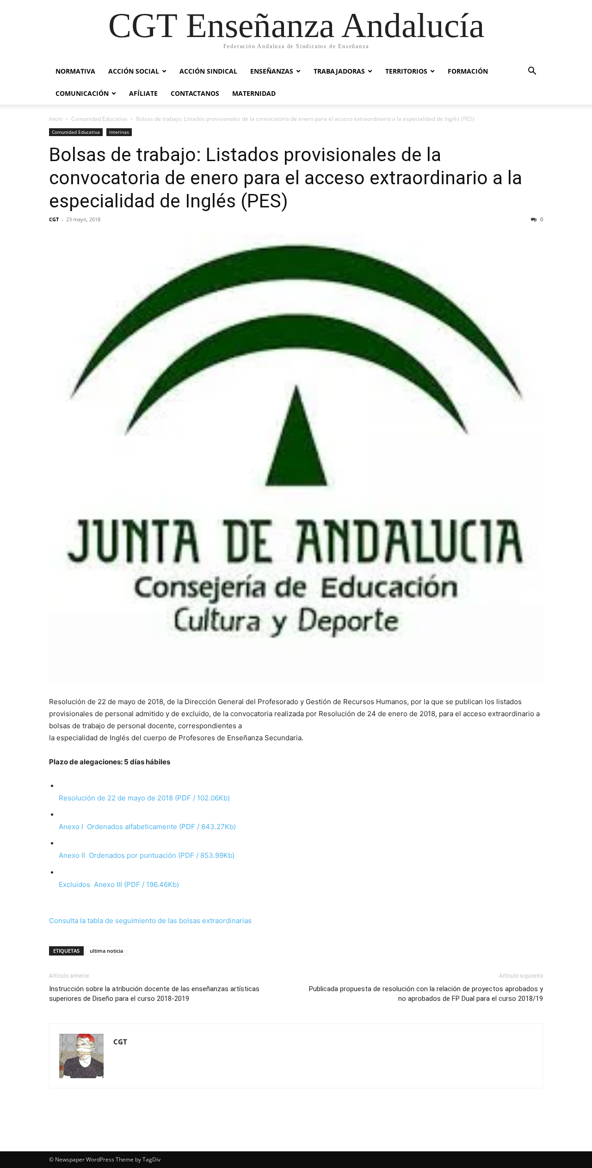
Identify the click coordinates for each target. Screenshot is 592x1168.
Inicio (55, 119)
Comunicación (82, 93)
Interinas (119, 132)
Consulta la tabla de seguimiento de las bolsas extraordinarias (150, 920)
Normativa (75, 71)
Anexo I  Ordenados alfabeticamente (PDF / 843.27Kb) (147, 826)
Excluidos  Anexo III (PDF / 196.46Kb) (119, 884)
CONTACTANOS (195, 93)
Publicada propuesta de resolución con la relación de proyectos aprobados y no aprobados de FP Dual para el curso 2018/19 (426, 994)
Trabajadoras (339, 71)
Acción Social (133, 71)
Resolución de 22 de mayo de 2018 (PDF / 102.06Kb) (144, 797)
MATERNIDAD (254, 93)
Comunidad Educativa (99, 119)
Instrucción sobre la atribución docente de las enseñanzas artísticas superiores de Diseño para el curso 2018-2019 (154, 994)
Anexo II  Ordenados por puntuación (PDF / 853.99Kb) (146, 855)
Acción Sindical (208, 71)
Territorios (406, 71)
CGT (54, 219)
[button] (532, 72)
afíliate (143, 93)
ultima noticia (106, 950)
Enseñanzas (271, 71)
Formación (468, 71)
